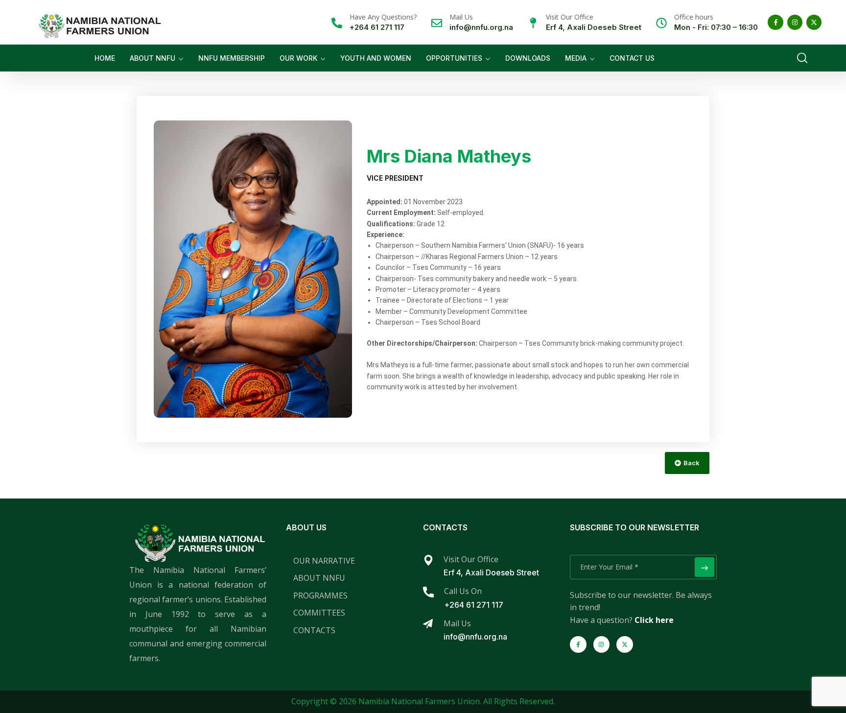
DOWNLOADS (527, 58)
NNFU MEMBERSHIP (231, 58)
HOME (104, 58)
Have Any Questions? (383, 17)
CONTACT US (632, 58)
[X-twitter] (814, 22)
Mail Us (461, 17)
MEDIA (576, 58)
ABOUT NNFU (152, 58)
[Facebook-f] (775, 22)
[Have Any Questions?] (336, 23)
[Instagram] (794, 22)
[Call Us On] (428, 592)
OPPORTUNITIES (454, 58)
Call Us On (463, 591)
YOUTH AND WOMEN (375, 58)
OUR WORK (298, 58)
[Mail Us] (436, 23)
